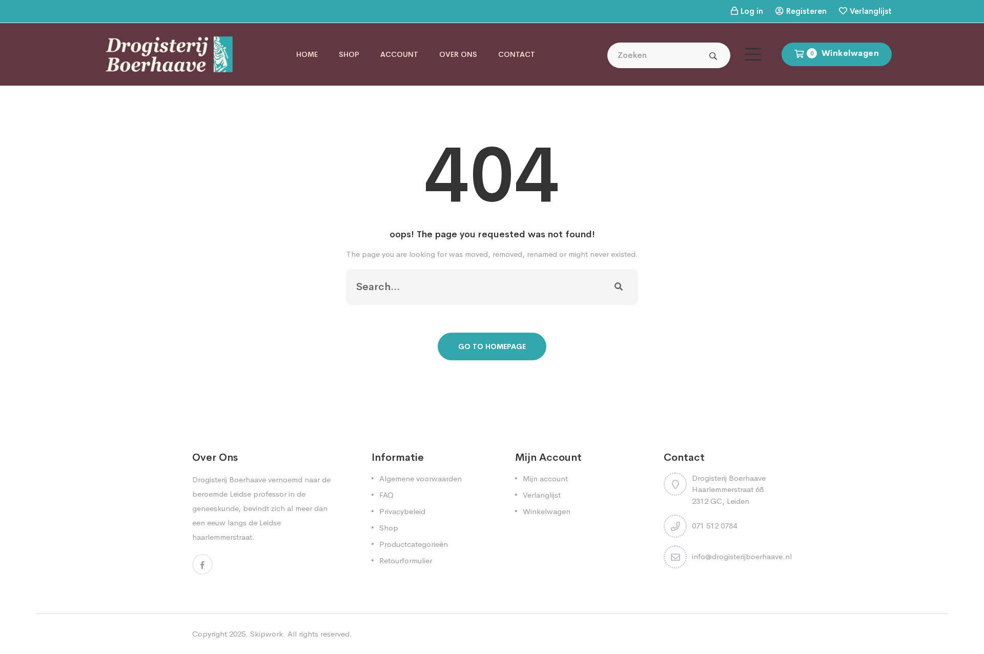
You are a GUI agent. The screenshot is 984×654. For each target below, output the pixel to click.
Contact (516, 54)
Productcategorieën (413, 544)
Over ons (458, 54)
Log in (752, 11)
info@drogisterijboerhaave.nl (742, 556)
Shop (349, 54)
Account (399, 54)
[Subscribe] (618, 287)
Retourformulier (405, 560)
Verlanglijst (871, 11)
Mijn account (545, 478)
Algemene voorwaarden (420, 478)
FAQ (386, 495)
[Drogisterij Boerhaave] (169, 53)
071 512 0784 (714, 525)
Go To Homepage (492, 346)
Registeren (806, 11)
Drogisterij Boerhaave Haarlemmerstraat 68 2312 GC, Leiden (729, 489)
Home (307, 54)
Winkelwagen (546, 511)
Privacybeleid (402, 511)
